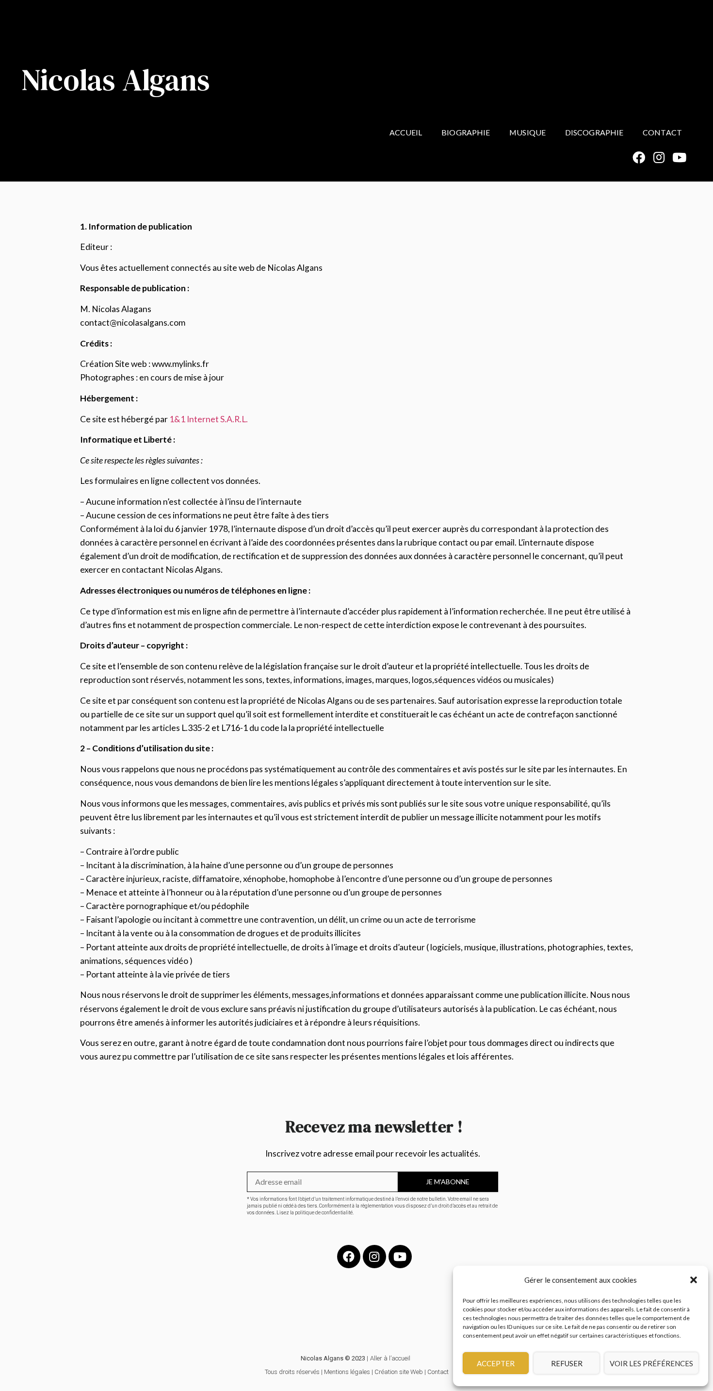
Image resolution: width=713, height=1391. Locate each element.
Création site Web (398, 1371)
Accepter (496, 1363)
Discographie (594, 132)
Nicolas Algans (115, 79)
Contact (662, 132)
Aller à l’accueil (390, 1358)
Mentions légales (347, 1371)
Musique (527, 132)
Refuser (567, 1363)
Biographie (465, 132)
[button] (693, 1280)
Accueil (405, 132)
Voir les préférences (651, 1363)
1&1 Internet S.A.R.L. (208, 419)
